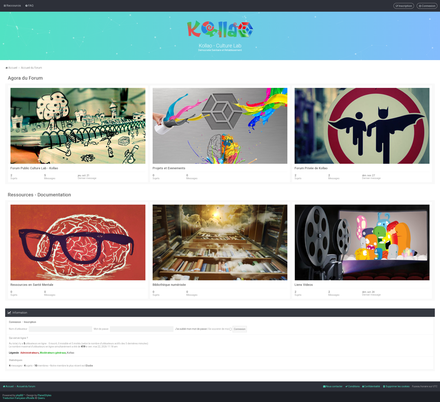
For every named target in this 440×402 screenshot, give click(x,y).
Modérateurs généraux (53, 352)
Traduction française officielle (19, 398)
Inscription (30, 322)
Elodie (89, 365)
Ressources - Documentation (39, 195)
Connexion (15, 322)
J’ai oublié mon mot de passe (191, 329)
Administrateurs (29, 352)
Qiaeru (41, 398)
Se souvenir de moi (218, 329)
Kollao (70, 352)
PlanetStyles (44, 395)
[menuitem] (29, 5)
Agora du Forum (25, 78)
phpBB (19, 395)
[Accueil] (219, 28)
